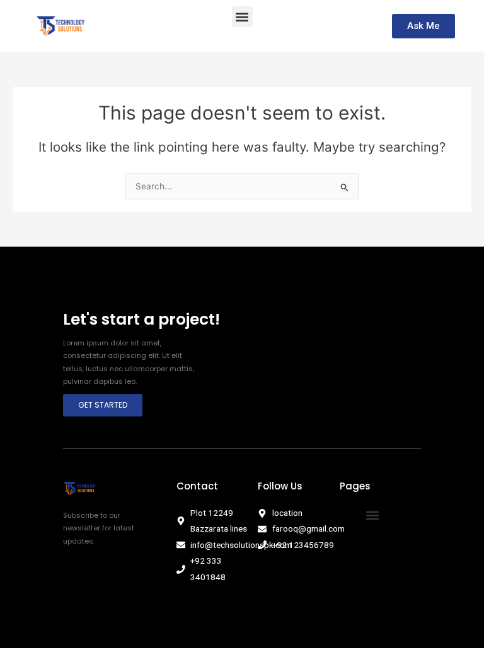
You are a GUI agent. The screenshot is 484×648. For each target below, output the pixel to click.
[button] (242, 16)
